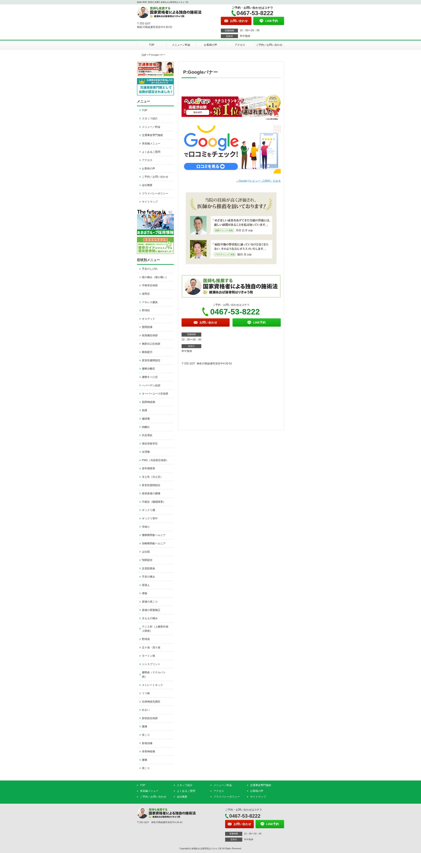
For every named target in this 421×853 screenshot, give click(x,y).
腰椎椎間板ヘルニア (154, 535)
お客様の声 (210, 44)
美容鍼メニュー (151, 143)
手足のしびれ (150, 268)
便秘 (144, 593)
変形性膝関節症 (151, 360)
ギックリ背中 (150, 518)
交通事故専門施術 (152, 135)
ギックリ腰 (148, 510)
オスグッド (148, 318)
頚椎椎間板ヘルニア (154, 543)
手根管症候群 (150, 285)
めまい (146, 709)
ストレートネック (152, 685)
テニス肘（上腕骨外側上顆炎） (155, 628)
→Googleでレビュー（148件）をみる (258, 180)
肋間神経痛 (148, 402)
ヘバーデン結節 (151, 385)
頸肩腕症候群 (150, 335)
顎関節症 (147, 560)
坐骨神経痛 (148, 751)
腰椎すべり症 (150, 377)
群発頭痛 (147, 743)
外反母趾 (147, 435)
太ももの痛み (150, 618)
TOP (151, 44)
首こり (146, 734)
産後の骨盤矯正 (151, 610)
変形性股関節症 (151, 485)
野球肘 (146, 310)
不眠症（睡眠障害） (154, 501)
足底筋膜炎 (148, 568)
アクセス (240, 44)
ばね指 (146, 551)
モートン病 (148, 655)
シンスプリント (151, 664)
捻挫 (144, 410)
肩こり (146, 768)
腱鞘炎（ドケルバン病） (154, 674)
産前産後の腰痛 (151, 493)
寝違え (146, 585)
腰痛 (144, 759)
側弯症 (146, 293)
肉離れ (146, 427)
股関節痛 (147, 327)
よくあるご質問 (151, 151)
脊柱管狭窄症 (150, 443)
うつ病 (146, 693)
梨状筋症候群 (150, 718)
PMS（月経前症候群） (155, 460)
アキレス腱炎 (150, 302)
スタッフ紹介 (150, 118)
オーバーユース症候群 (155, 393)
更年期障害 (148, 468)
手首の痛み (148, 576)
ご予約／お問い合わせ (269, 44)
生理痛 (146, 451)
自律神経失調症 (151, 701)
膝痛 (144, 726)
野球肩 (146, 639)
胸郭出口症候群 (151, 343)
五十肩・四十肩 (151, 647)
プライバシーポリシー (155, 193)
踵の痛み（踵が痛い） (155, 277)
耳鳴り (146, 526)
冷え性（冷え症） (152, 476)
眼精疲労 (147, 352)
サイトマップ (150, 201)
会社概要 (147, 185)
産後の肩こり (150, 601)
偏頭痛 (146, 418)
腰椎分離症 (148, 368)
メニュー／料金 (181, 44)
